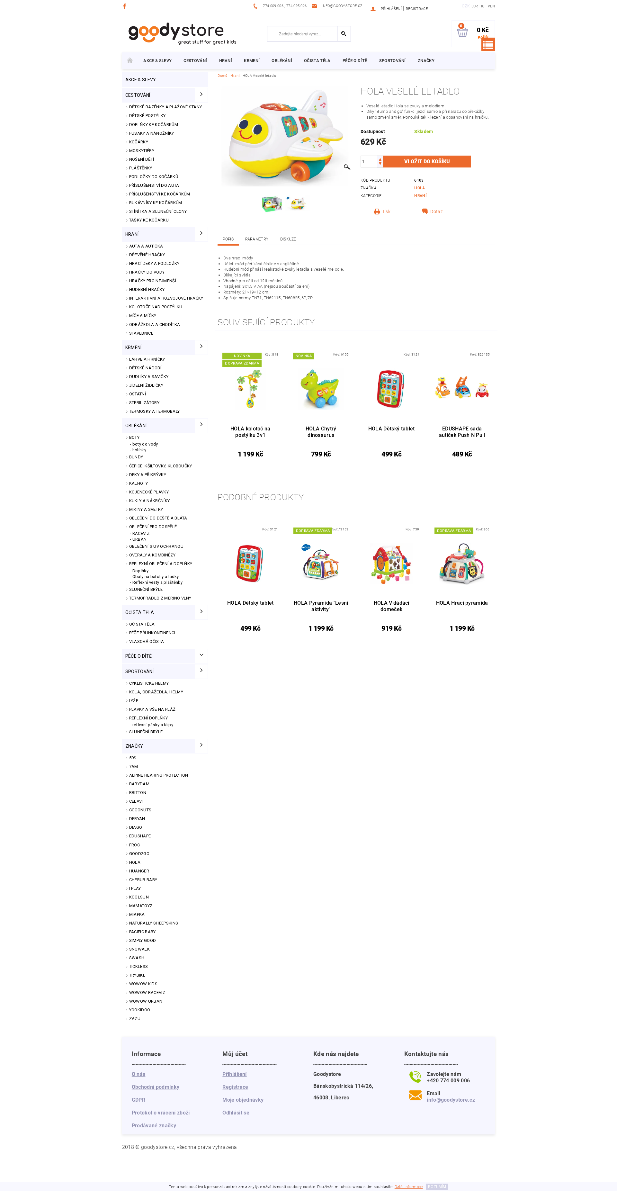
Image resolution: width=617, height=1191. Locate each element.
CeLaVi (136, 801)
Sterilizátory (144, 402)
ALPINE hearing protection (158, 775)
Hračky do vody (147, 272)
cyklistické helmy (149, 683)
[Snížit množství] (380, 164)
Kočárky (138, 142)
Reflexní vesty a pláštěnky (157, 582)
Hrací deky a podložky (154, 263)
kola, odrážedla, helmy (156, 692)
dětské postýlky (147, 115)
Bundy (136, 457)
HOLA (134, 862)
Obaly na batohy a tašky (155, 576)
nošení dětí (141, 159)
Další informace (409, 1187)
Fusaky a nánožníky (151, 133)
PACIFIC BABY (142, 931)
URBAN (139, 539)
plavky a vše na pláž (152, 709)
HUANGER (139, 871)
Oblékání (282, 60)
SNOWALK (139, 949)
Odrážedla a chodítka (154, 324)
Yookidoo (139, 1009)
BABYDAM (139, 783)
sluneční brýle (146, 731)
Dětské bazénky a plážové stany (165, 106)
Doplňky (140, 570)
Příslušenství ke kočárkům (159, 194)
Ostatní (137, 394)
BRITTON (137, 792)
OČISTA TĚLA (142, 624)
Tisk (386, 211)
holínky (139, 449)
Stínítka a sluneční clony (158, 211)
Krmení (252, 60)
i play (135, 888)
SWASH (137, 957)
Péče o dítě (355, 60)
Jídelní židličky (146, 385)
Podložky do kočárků (153, 176)
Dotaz (436, 211)
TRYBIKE (137, 975)
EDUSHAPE (140, 836)
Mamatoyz (141, 905)
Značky (426, 60)
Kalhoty (138, 483)
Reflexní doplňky (148, 718)
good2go (139, 853)
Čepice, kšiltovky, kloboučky (160, 466)
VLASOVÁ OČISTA (146, 641)
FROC (134, 845)
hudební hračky (147, 289)
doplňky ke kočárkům (153, 124)
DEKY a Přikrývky (147, 474)
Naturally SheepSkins (153, 923)
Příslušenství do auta (154, 185)
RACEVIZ (140, 533)
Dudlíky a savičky (148, 376)
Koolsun (139, 897)
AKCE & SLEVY (157, 60)
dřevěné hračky (147, 254)
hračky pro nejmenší (152, 280)
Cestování (195, 60)
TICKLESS (138, 966)
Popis (228, 239)
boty (134, 437)
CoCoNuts (140, 810)
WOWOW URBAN (146, 1001)
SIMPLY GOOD (142, 940)
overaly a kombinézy (152, 555)
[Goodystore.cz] (181, 33)
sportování (392, 60)
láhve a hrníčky (147, 359)
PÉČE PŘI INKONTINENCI (152, 632)
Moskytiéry (141, 150)
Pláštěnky (140, 168)
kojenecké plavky (149, 492)
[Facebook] (125, 6)
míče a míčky (142, 315)
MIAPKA (137, 914)
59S (133, 757)
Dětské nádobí (145, 367)
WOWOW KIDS (143, 983)
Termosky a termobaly (154, 411)
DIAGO (135, 827)
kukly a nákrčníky (149, 500)
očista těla (317, 60)
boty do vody (145, 444)
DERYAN (137, 818)
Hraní (225, 60)
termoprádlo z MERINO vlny (160, 598)
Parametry (256, 239)
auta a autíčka (146, 246)
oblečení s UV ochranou (156, 546)
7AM (133, 766)
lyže (133, 700)
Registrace (417, 9)
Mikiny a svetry (146, 509)
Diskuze (288, 239)
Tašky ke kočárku (149, 220)
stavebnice (141, 333)
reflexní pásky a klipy (152, 724)
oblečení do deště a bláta (158, 518)
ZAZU (134, 1018)
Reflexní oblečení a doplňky (160, 563)
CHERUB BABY (143, 879)
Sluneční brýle (146, 589)
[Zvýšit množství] (380, 159)
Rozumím (437, 1187)
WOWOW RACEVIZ (147, 992)
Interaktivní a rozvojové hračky (166, 298)
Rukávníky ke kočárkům (155, 202)
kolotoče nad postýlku (156, 306)
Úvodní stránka (130, 60)
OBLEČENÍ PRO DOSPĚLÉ (153, 526)
